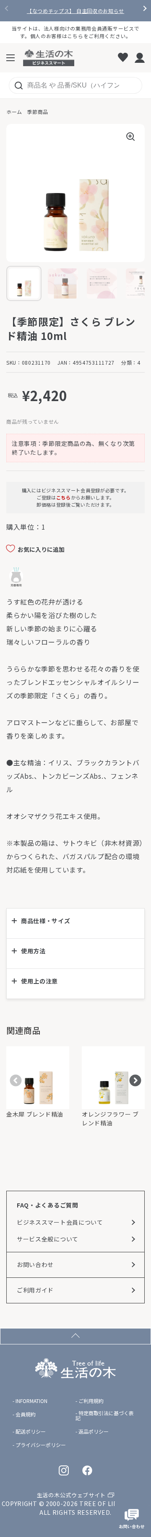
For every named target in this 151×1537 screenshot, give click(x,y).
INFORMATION (31, 1400)
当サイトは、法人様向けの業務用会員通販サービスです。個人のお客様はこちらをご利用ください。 (76, 32)
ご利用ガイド (35, 1290)
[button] (75, 923)
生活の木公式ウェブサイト (71, 1495)
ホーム (14, 111)
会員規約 (26, 1414)
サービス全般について (47, 1239)
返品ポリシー (93, 1431)
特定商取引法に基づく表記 (105, 1416)
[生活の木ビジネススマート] (48, 57)
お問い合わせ (35, 1264)
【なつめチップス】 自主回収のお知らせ (75, 11)
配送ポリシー (31, 1431)
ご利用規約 (91, 1400)
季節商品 (37, 111)
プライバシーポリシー (41, 1444)
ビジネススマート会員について (60, 1222)
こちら (63, 497)
